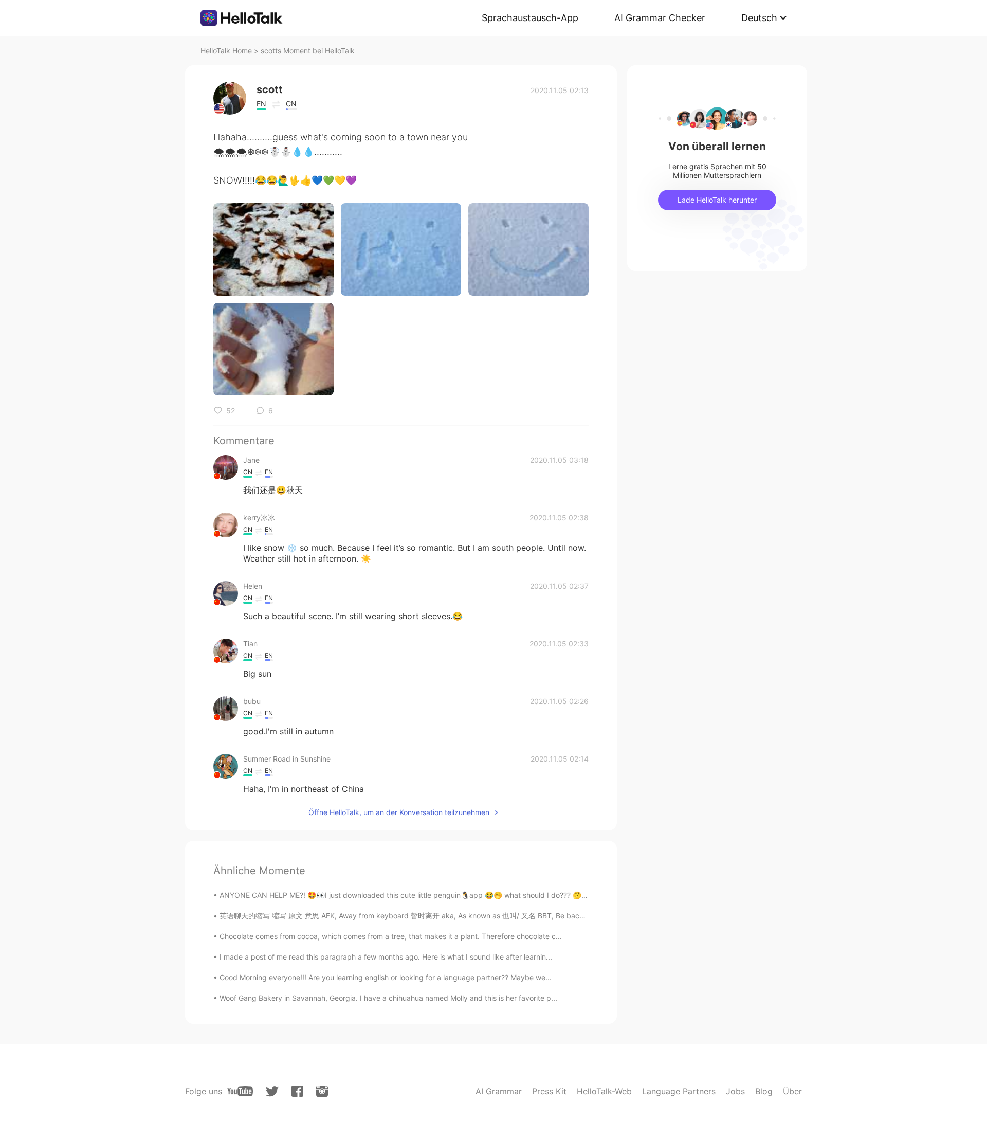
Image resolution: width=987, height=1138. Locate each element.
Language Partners (679, 1091)
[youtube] (240, 1091)
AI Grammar (499, 1091)
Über (792, 1091)
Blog (764, 1091)
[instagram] (322, 1091)
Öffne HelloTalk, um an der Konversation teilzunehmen (398, 812)
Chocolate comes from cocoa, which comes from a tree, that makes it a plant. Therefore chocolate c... (391, 936)
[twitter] (272, 1091)
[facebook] (297, 1091)
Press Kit (549, 1091)
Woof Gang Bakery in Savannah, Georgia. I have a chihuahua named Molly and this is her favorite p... (388, 998)
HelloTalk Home (226, 50)
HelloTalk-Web (604, 1091)
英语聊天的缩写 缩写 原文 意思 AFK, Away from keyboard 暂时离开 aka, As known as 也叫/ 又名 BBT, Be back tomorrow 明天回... (433, 915)
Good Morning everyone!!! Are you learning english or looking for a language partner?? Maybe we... (386, 977)
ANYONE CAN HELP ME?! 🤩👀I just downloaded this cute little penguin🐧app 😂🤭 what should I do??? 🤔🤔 (405, 895)
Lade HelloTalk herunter (717, 199)
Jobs (735, 1091)
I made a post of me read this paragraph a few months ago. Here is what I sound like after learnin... (386, 956)
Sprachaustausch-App (530, 17)
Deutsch (759, 17)
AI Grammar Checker (659, 17)
